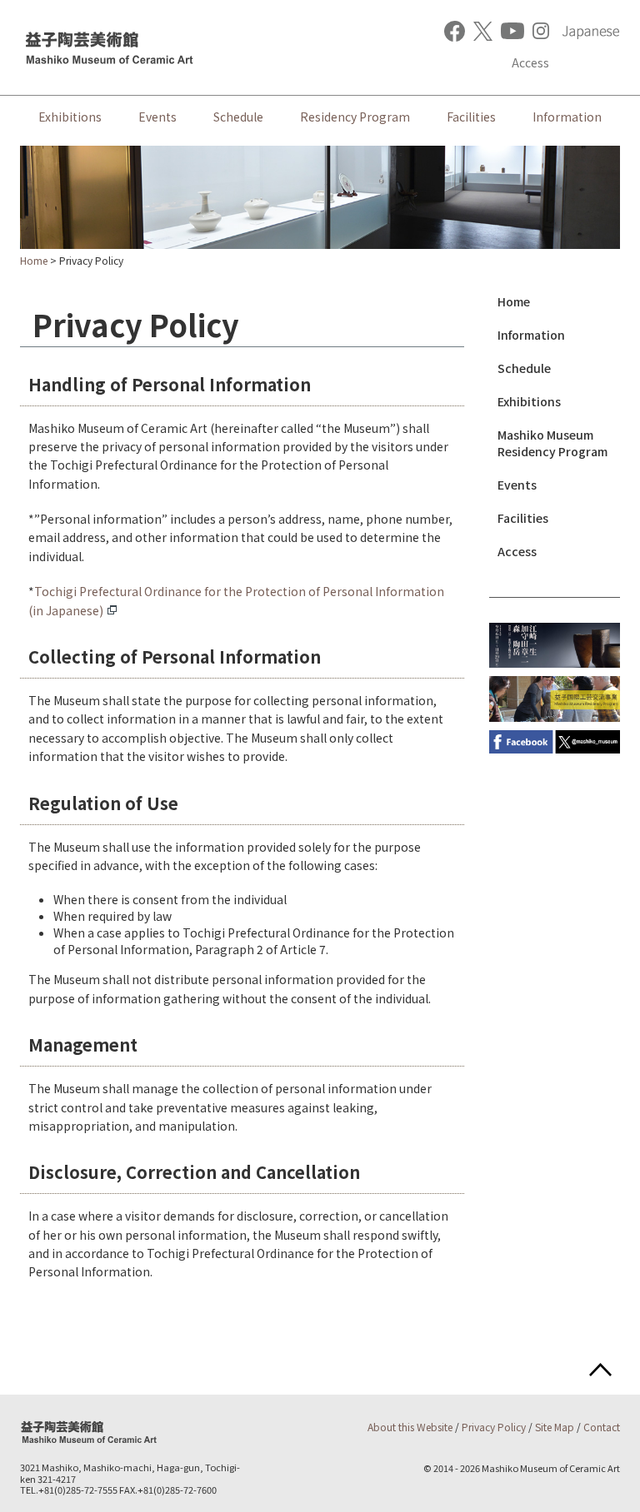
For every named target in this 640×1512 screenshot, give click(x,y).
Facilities (471, 116)
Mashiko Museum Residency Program (553, 443)
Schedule (238, 116)
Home (34, 260)
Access (530, 62)
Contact (601, 1427)
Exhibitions (70, 116)
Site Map (554, 1427)
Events (157, 116)
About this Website (410, 1427)
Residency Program (355, 116)
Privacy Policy (494, 1427)
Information (567, 116)
